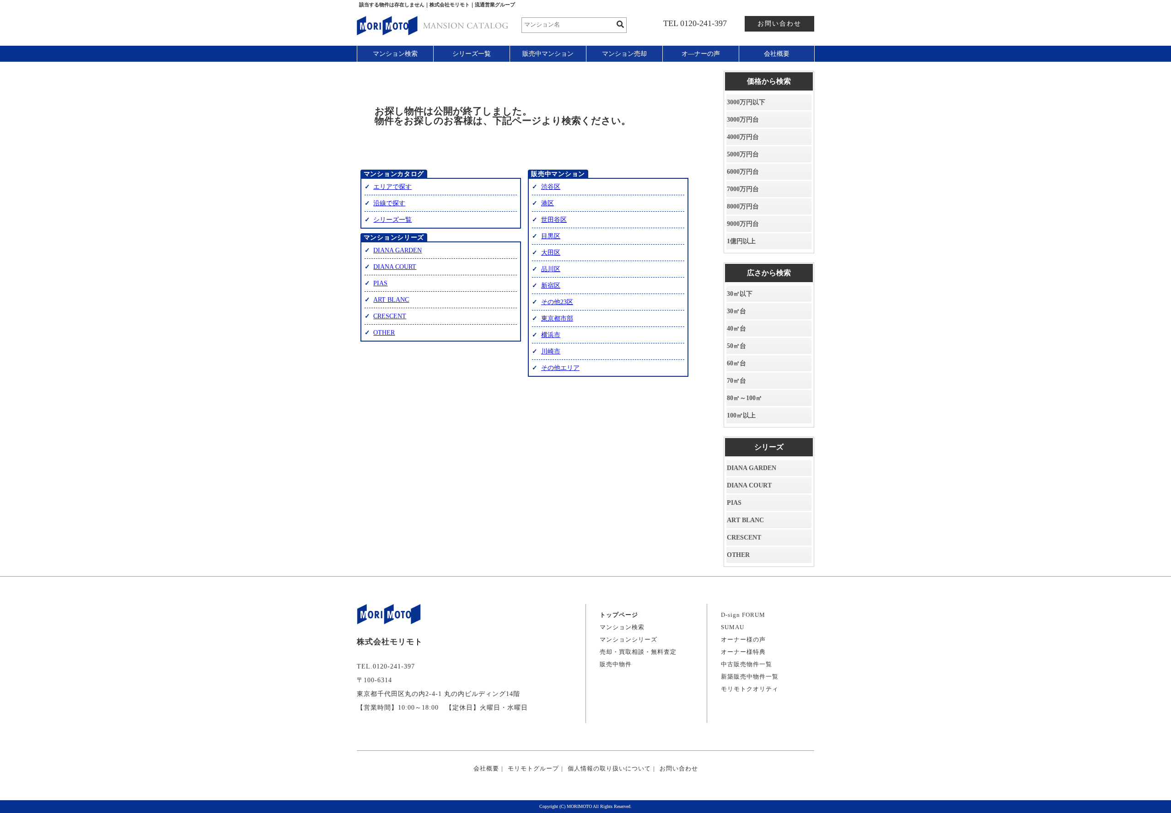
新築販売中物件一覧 (750, 676)
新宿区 (550, 285)
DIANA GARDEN (397, 250)
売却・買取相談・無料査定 (638, 651)
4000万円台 (743, 137)
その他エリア (560, 367)
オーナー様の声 (743, 639)
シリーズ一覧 (471, 53)
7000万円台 (743, 189)
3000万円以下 (746, 102)
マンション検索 (395, 53)
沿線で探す (389, 203)
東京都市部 (557, 318)
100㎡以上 (741, 415)
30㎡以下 (739, 293)
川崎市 (550, 351)
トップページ (619, 614)
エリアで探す (392, 186)
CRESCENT (389, 316)
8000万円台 (743, 206)
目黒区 (550, 236)
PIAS (380, 283)
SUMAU (732, 627)
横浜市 (550, 335)
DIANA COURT (394, 266)
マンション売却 (624, 53)
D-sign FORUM (743, 614)
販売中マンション (548, 53)
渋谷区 (550, 186)
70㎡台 (736, 380)
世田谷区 (554, 219)
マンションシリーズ (628, 639)
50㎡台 (736, 345)
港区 (547, 203)
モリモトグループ (533, 768)
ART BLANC (391, 299)
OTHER (384, 332)
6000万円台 (743, 171)
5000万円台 (743, 154)
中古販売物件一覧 (746, 664)
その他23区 (557, 302)
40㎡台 (736, 328)
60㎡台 (736, 363)
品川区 (550, 269)
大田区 (550, 252)
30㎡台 (736, 311)
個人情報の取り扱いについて (609, 768)
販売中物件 (616, 664)
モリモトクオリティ (750, 688)
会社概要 (777, 53)
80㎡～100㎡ (744, 398)
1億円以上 (741, 241)
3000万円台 (743, 119)
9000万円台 (743, 223)
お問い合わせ (779, 23)
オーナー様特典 (743, 651)
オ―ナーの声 (701, 53)
